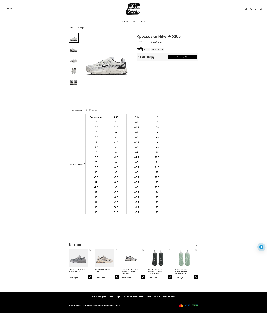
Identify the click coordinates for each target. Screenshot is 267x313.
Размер (139, 47)
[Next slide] (74, 84)
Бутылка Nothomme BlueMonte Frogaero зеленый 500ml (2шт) (182, 271)
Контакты (157, 297)
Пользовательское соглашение (133, 297)
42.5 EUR (146, 50)
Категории (123, 21)
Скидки (142, 21)
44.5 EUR (160, 50)
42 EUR (140, 50)
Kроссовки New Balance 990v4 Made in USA (77, 270)
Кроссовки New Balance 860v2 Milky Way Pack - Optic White (130, 271)
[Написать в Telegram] (261, 247)
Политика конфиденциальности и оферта (106, 297)
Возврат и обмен (169, 297)
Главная (71, 28)
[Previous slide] (83, 60)
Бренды (133, 21)
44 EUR (154, 50)
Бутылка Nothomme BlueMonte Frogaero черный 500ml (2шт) (155, 271)
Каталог (149, 297)
